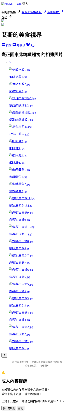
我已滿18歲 (9, 408)
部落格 (21, 45)
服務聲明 (44, 365)
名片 (33, 45)
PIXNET (24, 362)
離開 (20, 408)
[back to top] (4, 355)
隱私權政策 (30, 365)
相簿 (9, 45)
